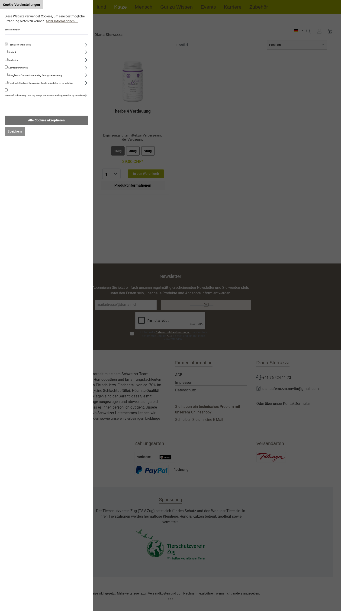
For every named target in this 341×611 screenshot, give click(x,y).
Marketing (13, 60)
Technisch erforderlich (19, 44)
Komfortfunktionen (18, 67)
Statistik (12, 52)
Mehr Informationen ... (62, 21)
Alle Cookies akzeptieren (46, 120)
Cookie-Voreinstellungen (21, 4)
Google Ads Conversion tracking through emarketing (35, 75)
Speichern (15, 131)
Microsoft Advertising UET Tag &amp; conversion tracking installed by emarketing (45, 95)
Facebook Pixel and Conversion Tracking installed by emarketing (40, 83)
